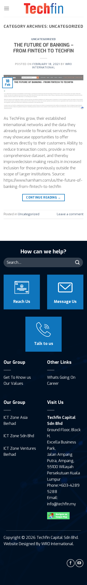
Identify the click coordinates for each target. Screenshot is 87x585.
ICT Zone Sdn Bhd (19, 435)
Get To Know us (17, 377)
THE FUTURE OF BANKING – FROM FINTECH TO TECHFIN (43, 48)
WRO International (52, 65)
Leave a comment (70, 214)
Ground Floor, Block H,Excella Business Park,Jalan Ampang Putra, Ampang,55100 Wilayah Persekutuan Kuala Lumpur (64, 454)
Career (53, 383)
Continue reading (43, 198)
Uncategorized (43, 39)
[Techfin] (43, 8)
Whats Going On (61, 377)
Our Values (13, 383)
